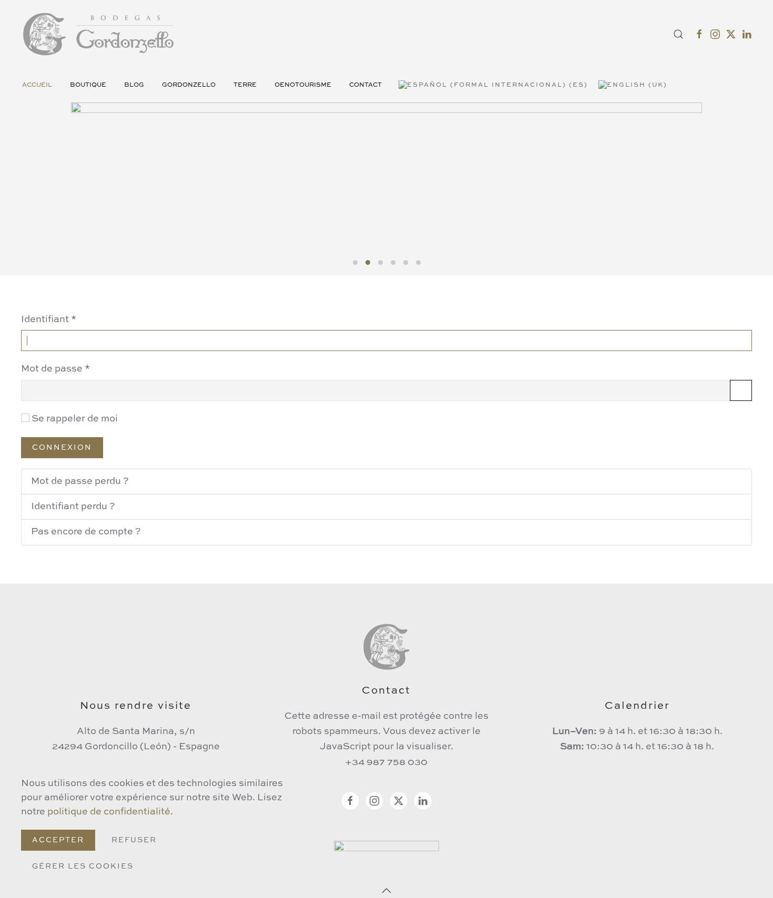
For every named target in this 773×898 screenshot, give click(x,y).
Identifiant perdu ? (73, 506)
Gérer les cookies (83, 866)
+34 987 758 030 (386, 762)
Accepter (58, 840)
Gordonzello (189, 85)
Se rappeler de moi (75, 419)
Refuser (134, 840)
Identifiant (48, 319)
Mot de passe (55, 369)
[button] (678, 34)
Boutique (88, 85)
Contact (365, 85)
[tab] (355, 262)
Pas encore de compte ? (86, 531)
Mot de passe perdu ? (80, 481)
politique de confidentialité (108, 812)
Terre (245, 85)
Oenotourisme (302, 85)
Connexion (62, 447)
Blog (134, 85)
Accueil (37, 85)
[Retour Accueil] (100, 34)
